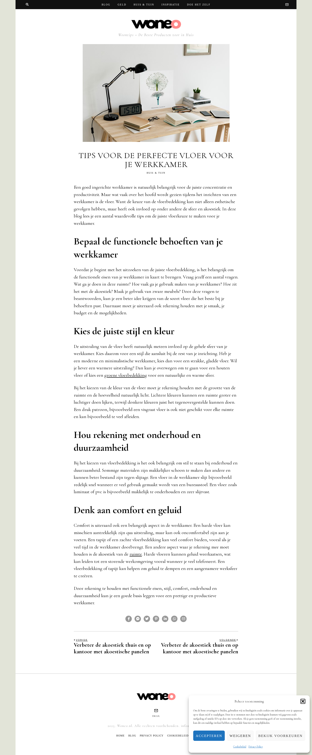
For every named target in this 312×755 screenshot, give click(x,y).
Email (156, 716)
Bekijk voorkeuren (280, 736)
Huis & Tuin (144, 4)
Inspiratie (170, 4)
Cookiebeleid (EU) (181, 735)
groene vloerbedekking (125, 375)
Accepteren (209, 736)
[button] (303, 701)
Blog (106, 4)
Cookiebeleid (239, 746)
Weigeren (240, 736)
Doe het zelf (198, 4)
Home (120, 735)
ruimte (136, 554)
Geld (122, 4)
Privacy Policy (256, 746)
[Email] (287, 4)
